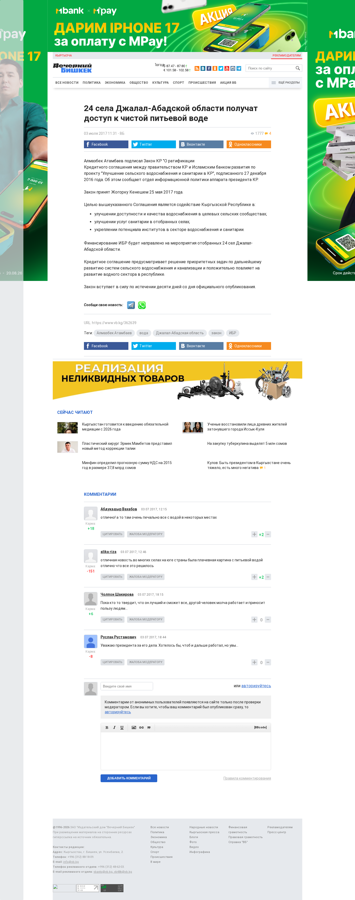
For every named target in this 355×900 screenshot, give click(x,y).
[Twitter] (221, 68)
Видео (194, 847)
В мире (155, 862)
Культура (160, 83)
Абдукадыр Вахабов (119, 509)
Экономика (115, 83)
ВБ (122, 133)
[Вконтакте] (203, 68)
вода (144, 333)
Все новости (66, 83)
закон (216, 333)
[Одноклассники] (215, 68)
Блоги (193, 837)
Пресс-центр (276, 832)
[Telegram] (238, 68)
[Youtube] (227, 68)
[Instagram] (233, 68)
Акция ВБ (228, 83)
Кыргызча (63, 55)
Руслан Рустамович (118, 637)
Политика (92, 83)
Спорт (178, 83)
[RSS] (197, 68)
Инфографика (199, 852)
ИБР (232, 333)
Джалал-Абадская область (180, 333)
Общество (138, 83)
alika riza (108, 552)
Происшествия (202, 83)
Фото (193, 842)
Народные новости (203, 827)
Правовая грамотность (245, 837)
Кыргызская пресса (204, 832)
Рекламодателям (287, 55)
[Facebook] (209, 68)
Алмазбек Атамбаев (114, 333)
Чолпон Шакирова (117, 594)
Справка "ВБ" (238, 842)
